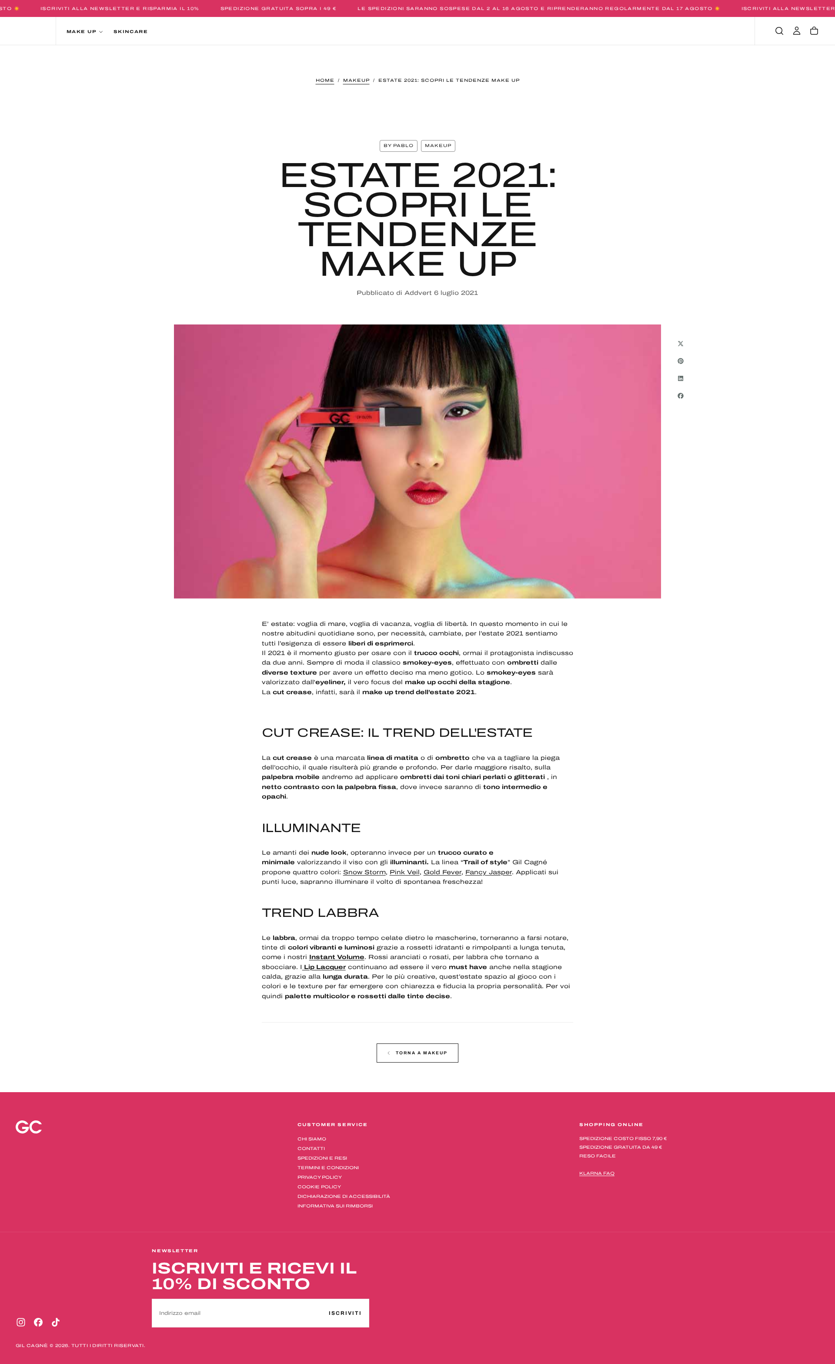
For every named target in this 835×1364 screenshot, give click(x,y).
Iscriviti (474, 716)
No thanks (417, 742)
